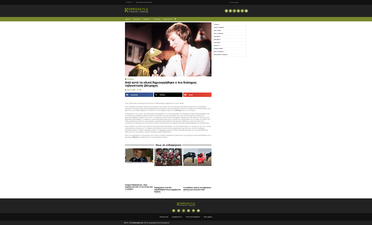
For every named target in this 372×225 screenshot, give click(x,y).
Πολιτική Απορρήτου (193, 217)
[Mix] (242, 11)
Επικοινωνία (164, 217)
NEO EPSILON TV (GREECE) (220, 54)
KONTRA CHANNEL (218, 48)
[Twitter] (230, 11)
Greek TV (129, 2)
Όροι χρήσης (208, 217)
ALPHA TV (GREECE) (219, 27)
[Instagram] (234, 11)
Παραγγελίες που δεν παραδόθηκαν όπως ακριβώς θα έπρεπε (167, 190)
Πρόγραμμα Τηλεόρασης (144, 2)
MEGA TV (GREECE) (218, 51)
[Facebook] (226, 11)
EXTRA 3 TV (217, 45)
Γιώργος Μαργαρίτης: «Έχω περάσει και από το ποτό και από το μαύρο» (139, 187)
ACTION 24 (216, 24)
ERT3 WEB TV (217, 42)
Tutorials (146, 19)
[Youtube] (246, 11)
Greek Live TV (167, 19)
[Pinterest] (238, 11)
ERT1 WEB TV (217, 36)
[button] (175, 19)
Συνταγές (157, 19)
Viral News (136, 19)
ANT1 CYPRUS (217, 30)
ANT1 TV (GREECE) (218, 33)
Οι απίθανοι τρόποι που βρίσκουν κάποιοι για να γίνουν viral (197, 189)
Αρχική (127, 19)
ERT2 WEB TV (217, 39)
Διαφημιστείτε (177, 217)
